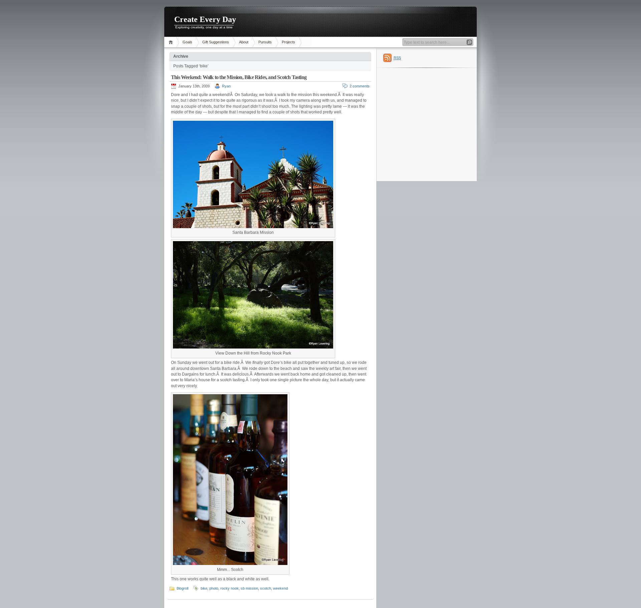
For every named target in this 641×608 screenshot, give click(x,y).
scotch (265, 588)
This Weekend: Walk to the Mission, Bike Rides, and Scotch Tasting (238, 77)
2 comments (360, 86)
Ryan (226, 86)
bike (204, 588)
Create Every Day (205, 19)
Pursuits (265, 42)
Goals (187, 42)
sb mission (249, 588)
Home (171, 42)
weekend (280, 588)
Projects (288, 42)
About (243, 42)
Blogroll (182, 588)
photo (213, 588)
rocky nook (229, 588)
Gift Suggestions (215, 42)
